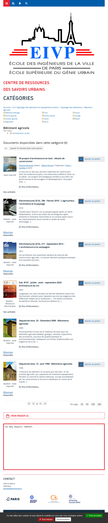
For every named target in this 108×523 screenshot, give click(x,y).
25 (82, 404)
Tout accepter (94, 515)
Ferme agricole (11, 116)
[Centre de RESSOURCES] (51, 43)
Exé (21, 282)
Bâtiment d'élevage (13, 113)
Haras (46, 119)
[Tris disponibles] (6, 148)
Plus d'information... (31, 187)
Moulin (77, 119)
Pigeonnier (9, 122)
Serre (46, 122)
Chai (46, 113)
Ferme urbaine (49, 116)
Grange (77, 116)
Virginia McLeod (26, 165)
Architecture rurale (21, 133)
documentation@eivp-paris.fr (12, 488)
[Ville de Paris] (13, 499)
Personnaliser (63, 519)
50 (87, 404)
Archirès (7, 107)
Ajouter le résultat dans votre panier (26, 148)
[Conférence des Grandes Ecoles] (33, 499)
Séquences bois (27, 320)
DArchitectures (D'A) (29, 200)
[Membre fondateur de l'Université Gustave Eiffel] (74, 499)
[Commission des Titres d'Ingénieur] (54, 499)
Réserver (8, 232)
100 (93, 404)
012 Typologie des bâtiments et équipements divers (35, 107)
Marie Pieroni (47, 165)
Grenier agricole (12, 119)
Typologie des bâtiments (71, 107)
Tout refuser (47, 519)
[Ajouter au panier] (81, 159)
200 (99, 404)
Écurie (77, 113)
